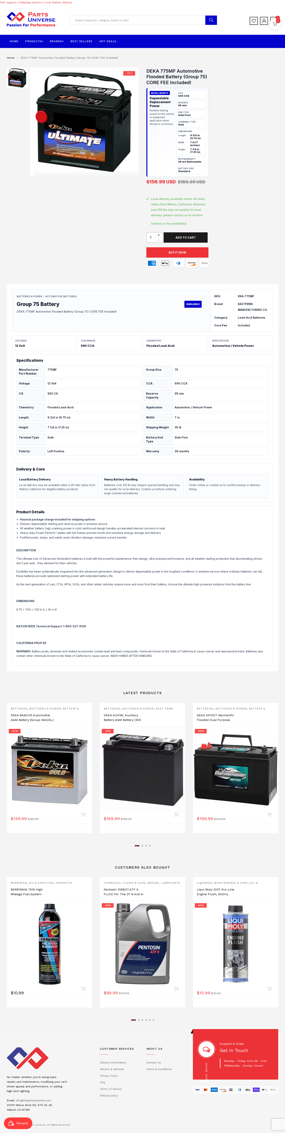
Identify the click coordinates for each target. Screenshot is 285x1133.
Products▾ (34, 41)
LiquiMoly (204, 882)
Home (14, 41)
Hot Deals (108, 41)
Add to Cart (185, 237)
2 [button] (142, 845)
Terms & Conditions (159, 1069)
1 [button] (137, 845)
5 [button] (149, 1020)
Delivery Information (113, 1062)
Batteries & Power (45, 708)
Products (64, 882)
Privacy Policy (109, 1075)
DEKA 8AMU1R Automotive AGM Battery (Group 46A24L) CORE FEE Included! (32, 719)
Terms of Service (111, 1088)
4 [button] (149, 845)
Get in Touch (234, 1050)
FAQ (102, 1082)
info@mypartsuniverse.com (33, 1100)
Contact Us (153, 1062)
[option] (84, 121)
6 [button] (153, 1020)
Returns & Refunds (112, 1069)
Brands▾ (57, 41)
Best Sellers (81, 41)
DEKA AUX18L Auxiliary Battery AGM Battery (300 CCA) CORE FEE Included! (123, 719)
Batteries (19, 708)
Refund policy (109, 1095)
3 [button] (146, 845)
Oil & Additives (41, 882)
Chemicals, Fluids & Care (124, 882)
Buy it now (177, 252)
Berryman (19, 882)
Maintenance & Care (231, 882)
